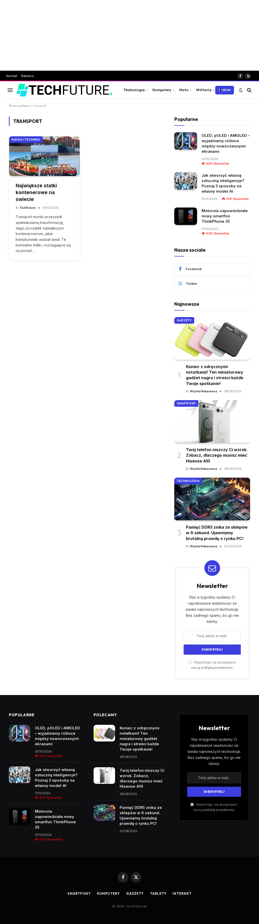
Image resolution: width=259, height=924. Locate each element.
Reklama (27, 76)
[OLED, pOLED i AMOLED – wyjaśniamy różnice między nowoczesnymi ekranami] (185, 141)
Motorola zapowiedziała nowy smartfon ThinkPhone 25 (225, 216)
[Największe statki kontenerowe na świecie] (44, 156)
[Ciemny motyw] (241, 90)
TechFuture (28, 208)
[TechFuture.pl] (64, 90)
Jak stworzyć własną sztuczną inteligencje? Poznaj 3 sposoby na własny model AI (223, 183)
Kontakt (11, 76)
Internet (181, 893)
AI (221, 90)
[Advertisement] (129, 35)
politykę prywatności (216, 668)
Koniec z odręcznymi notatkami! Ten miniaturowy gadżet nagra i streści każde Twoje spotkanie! (214, 375)
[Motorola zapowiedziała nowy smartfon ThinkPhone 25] (185, 216)
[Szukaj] (248, 90)
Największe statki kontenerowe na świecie (36, 192)
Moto (184, 90)
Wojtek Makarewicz (203, 391)
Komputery (162, 90)
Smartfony (186, 403)
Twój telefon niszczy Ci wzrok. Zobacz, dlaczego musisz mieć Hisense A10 (217, 455)
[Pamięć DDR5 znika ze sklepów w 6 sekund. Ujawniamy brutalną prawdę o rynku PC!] (212, 499)
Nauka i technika (26, 139)
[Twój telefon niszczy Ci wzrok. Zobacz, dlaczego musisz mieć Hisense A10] (212, 421)
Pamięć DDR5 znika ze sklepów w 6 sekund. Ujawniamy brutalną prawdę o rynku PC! (217, 533)
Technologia (134, 90)
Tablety (158, 893)
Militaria (203, 90)
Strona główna (19, 106)
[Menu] (10, 90)
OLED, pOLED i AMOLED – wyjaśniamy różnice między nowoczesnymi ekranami (226, 143)
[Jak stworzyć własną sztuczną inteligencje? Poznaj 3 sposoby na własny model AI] (185, 181)
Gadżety (184, 320)
